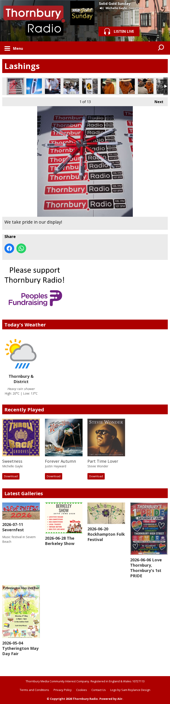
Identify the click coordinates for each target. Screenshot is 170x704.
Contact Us (98, 690)
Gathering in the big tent (71, 86)
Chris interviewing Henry (145, 86)
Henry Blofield (127, 86)
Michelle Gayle (116, 8)
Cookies (81, 690)
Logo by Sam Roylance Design (130, 690)
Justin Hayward (55, 466)
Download (11, 476)
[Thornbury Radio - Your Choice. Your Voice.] (34, 20)
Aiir (119, 699)
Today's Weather (25, 324)
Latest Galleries (23, 493)
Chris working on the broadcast (52, 86)
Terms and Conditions (34, 690)
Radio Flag (34, 86)
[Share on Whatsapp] (21, 248)
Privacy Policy (63, 690)
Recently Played (24, 409)
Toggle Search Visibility (161, 48)
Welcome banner (90, 86)
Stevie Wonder (97, 466)
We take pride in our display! (15, 86)
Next (156, 101)
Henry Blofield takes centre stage (108, 86)
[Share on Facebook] (9, 248)
